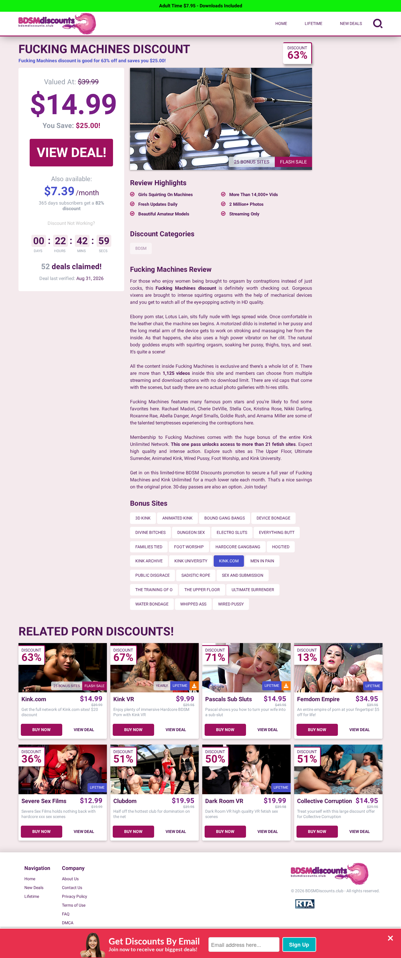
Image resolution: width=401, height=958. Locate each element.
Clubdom (125, 801)
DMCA (67, 922)
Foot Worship (189, 546)
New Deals (351, 23)
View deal (84, 729)
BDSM (140, 248)
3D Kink (143, 518)
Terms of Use (73, 905)
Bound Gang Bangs (224, 518)
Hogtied (280, 546)
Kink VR (123, 699)
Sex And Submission (242, 575)
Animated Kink (177, 518)
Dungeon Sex (191, 532)
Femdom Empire (318, 699)
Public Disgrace (152, 575)
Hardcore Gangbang (237, 546)
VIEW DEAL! (71, 152)
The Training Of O (154, 589)
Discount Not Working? (71, 223)
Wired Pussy (231, 604)
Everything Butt (276, 532)
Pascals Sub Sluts (228, 699)
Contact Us (72, 887)
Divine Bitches (150, 532)
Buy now (41, 729)
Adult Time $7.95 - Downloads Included (200, 6)
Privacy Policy (74, 896)
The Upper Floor (202, 589)
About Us (70, 878)
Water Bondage (152, 604)
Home (281, 23)
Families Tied (148, 546)
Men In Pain (262, 561)
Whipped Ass (193, 604)
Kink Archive (149, 561)
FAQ (66, 914)
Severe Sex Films (43, 801)
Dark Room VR (224, 801)
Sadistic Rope (195, 575)
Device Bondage (273, 518)
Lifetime (313, 23)
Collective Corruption (324, 801)
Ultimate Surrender (253, 589)
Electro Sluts (232, 532)
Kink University (190, 561)
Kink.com (229, 561)
